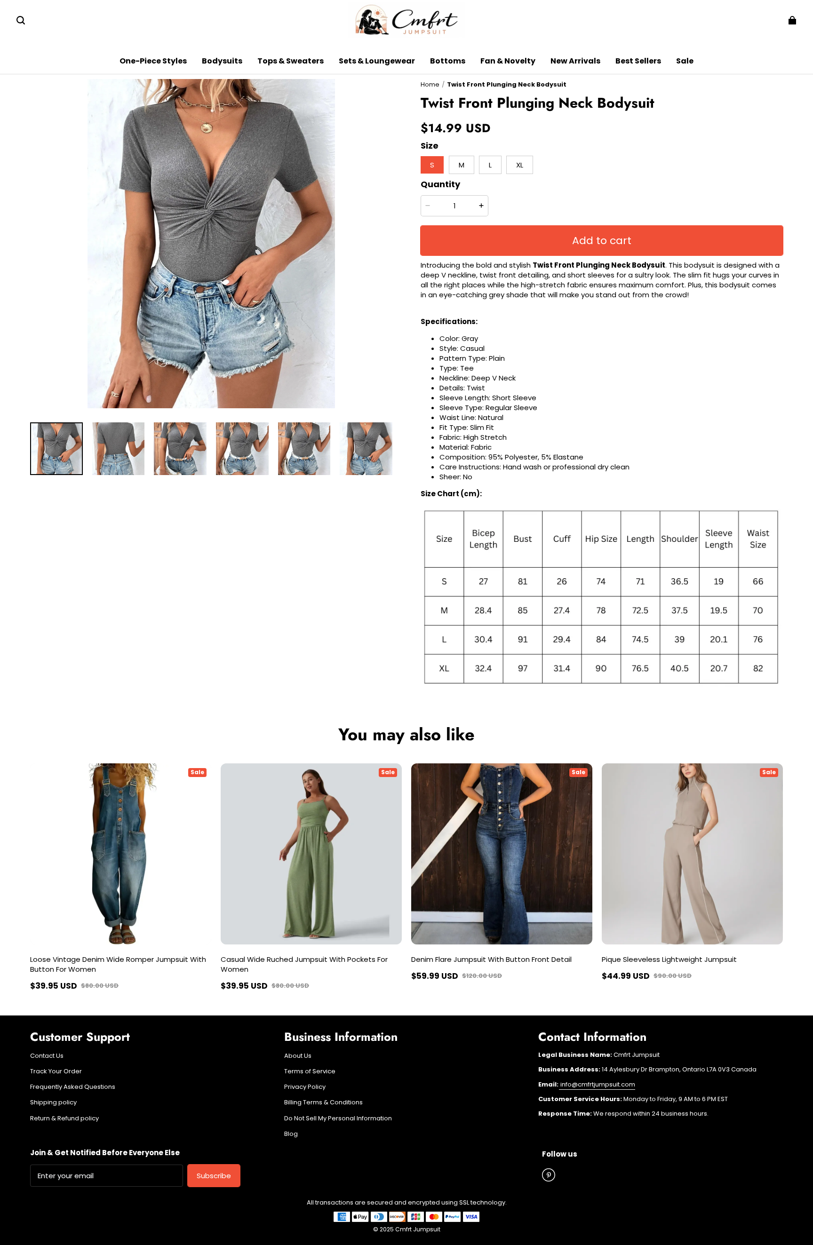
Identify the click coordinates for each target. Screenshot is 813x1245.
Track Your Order (56, 1071)
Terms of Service (309, 1071)
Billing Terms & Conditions (323, 1102)
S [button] (432, 165)
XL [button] (519, 165)
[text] (602, 588)
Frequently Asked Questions (72, 1087)
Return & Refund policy (64, 1118)
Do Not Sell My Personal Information (338, 1118)
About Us (297, 1056)
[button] (20, 20)
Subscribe (214, 1176)
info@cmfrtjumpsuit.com (597, 1084)
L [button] (490, 165)
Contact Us (47, 1056)
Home (430, 84)
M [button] (461, 165)
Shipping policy (53, 1102)
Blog (291, 1134)
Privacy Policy (305, 1087)
